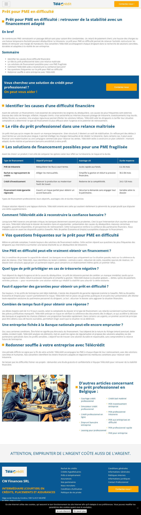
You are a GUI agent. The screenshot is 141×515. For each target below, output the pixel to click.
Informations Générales (119, 472)
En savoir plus (80, 511)
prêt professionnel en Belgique (102, 389)
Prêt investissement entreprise (118, 405)
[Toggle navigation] (6, 4)
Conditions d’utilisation (71, 489)
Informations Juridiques (119, 478)
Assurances (66, 478)
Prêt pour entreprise (118, 433)
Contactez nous (121, 87)
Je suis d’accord (63, 511)
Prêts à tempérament (70, 475)
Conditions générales (118, 468)
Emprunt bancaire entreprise (89, 423)
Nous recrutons (68, 485)
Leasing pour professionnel (93, 430)
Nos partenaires (68, 482)
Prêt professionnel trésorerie (117, 413)
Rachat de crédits (69, 468)
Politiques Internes (117, 475)
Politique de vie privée (71, 492)
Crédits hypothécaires (71, 472)
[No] (137, 508)
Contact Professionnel (118, 482)
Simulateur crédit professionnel (89, 407)
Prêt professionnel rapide (120, 427)
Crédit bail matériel (117, 398)
